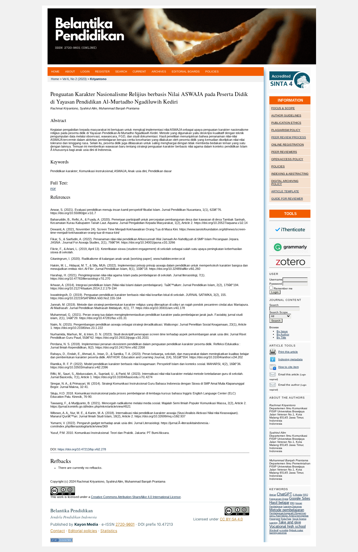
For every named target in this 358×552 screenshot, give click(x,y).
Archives (159, 71)
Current (139, 71)
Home (55, 71)
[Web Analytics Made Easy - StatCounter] (61, 541)
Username (275, 279)
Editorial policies (82, 530)
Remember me (283, 288)
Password (275, 283)
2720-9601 (125, 524)
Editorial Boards (186, 71)
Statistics (108, 530)
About (70, 71)
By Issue (282, 331)
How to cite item (288, 366)
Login (85, 71)
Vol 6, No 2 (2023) (74, 79)
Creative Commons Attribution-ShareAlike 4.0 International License (136, 497)
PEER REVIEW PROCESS (288, 137)
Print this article (288, 351)
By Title (281, 337)
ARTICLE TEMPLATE (285, 191)
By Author (283, 334)
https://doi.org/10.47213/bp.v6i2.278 (82, 449)
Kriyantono (98, 79)
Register (102, 71)
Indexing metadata (290, 359)
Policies (212, 71)
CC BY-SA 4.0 (231, 519)
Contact (57, 530)
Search (274, 305)
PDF (53, 188)
